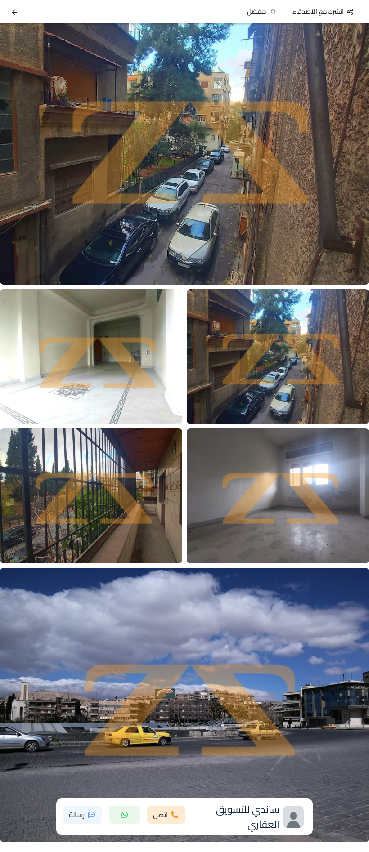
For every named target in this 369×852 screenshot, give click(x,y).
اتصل (160, 814)
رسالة (77, 814)
